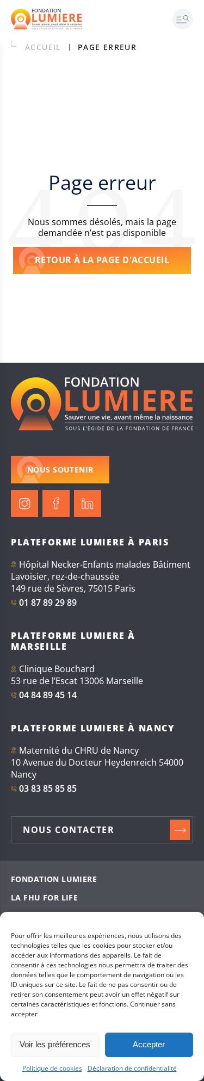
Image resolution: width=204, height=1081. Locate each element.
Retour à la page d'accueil (102, 259)
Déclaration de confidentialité (132, 1068)
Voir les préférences (55, 1044)
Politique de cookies (52, 1068)
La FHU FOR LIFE (44, 898)
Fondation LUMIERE (54, 879)
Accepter (149, 1044)
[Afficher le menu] (188, 19)
